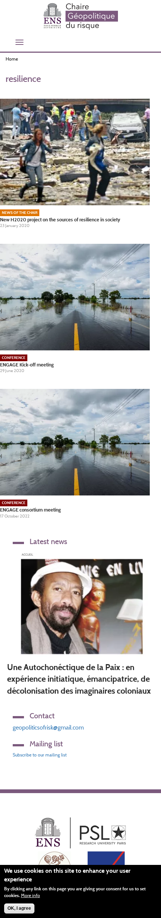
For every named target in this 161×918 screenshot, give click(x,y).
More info (30, 895)
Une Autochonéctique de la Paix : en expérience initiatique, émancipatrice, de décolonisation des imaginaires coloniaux (79, 679)
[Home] (80, 16)
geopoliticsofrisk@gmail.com (48, 727)
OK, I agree (19, 908)
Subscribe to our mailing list (40, 755)
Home (12, 59)
